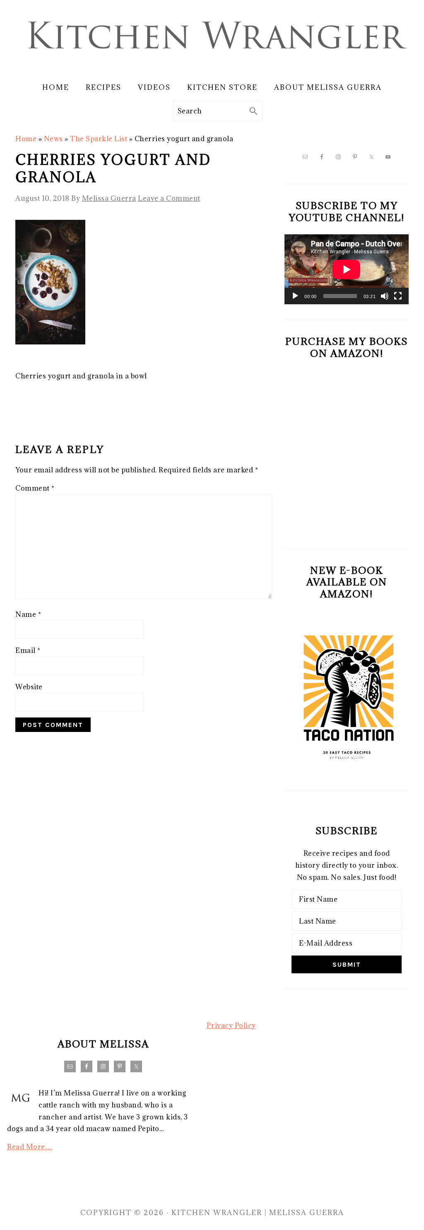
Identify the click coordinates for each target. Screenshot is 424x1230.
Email (28, 650)
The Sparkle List (98, 138)
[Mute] (385, 296)
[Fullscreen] (398, 296)
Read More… (29, 1146)
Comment (35, 488)
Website (29, 686)
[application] (346, 269)
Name (28, 614)
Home (25, 138)
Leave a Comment (169, 198)
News (53, 138)
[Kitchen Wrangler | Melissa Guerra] (212, 65)
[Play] (295, 296)
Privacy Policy (231, 1025)
